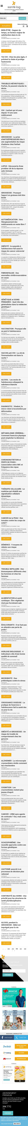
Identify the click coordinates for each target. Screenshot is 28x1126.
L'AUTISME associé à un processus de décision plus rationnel (12, 871)
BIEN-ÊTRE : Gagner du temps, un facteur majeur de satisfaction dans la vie (13, 32)
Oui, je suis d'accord (6, 1123)
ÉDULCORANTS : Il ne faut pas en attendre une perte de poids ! (14, 627)
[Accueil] (14, 3)
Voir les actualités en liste (23, 26)
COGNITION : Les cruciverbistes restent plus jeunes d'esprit (12, 789)
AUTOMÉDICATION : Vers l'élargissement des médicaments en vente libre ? (13, 221)
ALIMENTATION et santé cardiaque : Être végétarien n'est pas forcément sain (12, 600)
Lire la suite (6, 50)
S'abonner (8, 975)
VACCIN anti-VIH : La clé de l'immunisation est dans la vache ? (12, 355)
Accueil (3, 12)
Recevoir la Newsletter (14, 1033)
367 (21, 949)
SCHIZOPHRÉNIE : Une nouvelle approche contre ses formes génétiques (13, 844)
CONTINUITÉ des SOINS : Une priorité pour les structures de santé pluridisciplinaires (13, 898)
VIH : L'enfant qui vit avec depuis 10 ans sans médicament (11, 112)
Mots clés (3, 18)
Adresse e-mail (6, 968)
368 (25, 949)
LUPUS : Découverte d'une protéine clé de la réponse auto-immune (12, 168)
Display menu (2, 5)
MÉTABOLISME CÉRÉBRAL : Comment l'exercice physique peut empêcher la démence (13, 435)
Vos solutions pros (21, 1058)
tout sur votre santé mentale (21, 1046)
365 (13, 949)
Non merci (17, 1123)
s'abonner (8, 1113)
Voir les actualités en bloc (27, 26)
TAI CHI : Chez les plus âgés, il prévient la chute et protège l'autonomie (14, 59)
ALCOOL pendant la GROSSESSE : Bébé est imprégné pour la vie (11, 924)
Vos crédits (21, 1052)
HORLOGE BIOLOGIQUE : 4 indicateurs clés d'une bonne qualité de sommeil (13, 653)
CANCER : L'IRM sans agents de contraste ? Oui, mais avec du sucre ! (13, 816)
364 (9, 949)
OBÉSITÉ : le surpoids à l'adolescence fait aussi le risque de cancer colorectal (12, 248)
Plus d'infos (15, 1120)
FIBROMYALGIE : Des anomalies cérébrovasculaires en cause (13, 275)
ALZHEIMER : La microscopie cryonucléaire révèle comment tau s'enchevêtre (14, 763)
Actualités (8, 12)
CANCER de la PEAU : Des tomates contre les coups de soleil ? (13, 520)
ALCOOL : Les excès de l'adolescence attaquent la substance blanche (12, 382)
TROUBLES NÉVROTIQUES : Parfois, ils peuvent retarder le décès (14, 86)
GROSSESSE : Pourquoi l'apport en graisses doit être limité (13, 195)
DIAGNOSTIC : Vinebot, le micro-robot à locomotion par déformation (13, 408)
